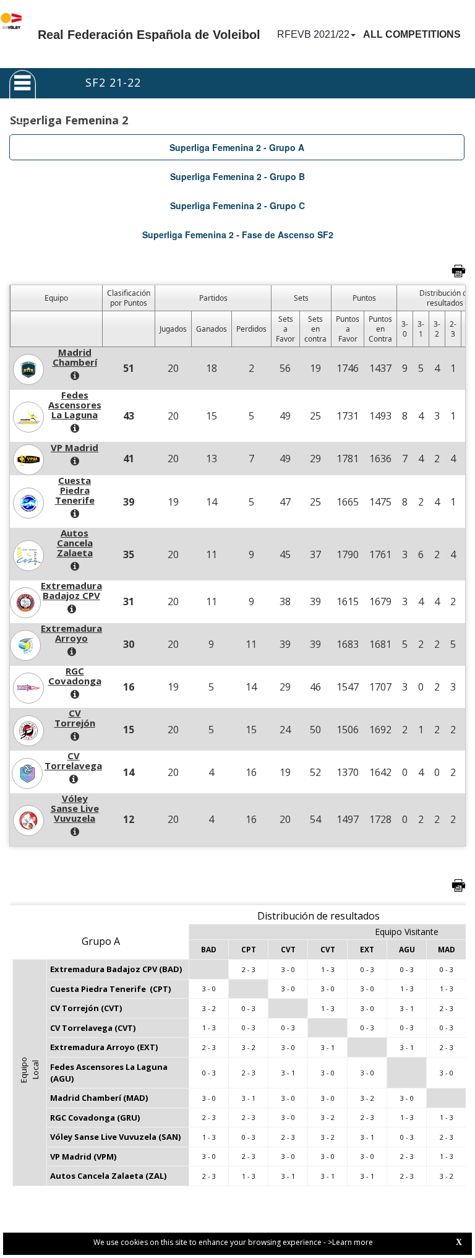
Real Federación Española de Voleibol (149, 34)
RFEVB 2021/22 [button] (313, 34)
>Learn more (350, 1242)
